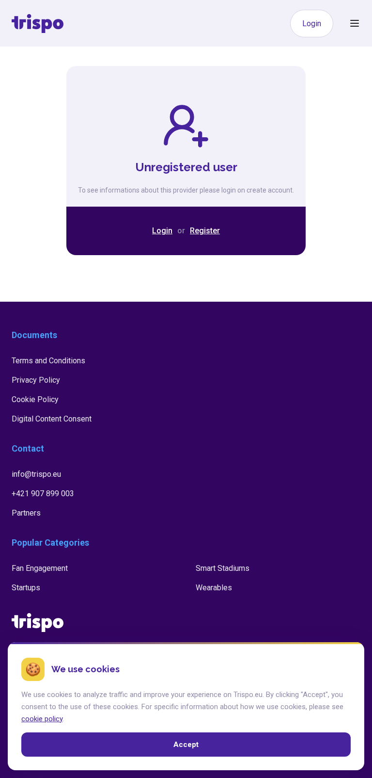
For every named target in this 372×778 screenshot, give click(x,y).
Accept (186, 744)
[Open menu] (354, 23)
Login (311, 23)
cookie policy (41, 718)
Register (205, 230)
